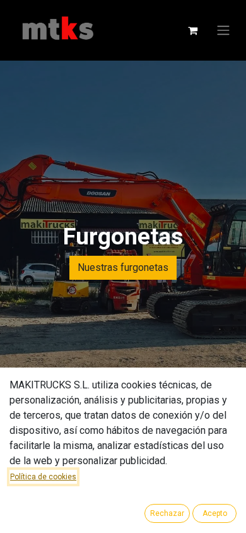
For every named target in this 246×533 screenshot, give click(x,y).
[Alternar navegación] (223, 30)
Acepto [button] (214, 513)
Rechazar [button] (167, 513)
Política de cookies (43, 476)
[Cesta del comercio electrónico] (192, 30)
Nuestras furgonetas (123, 267)
